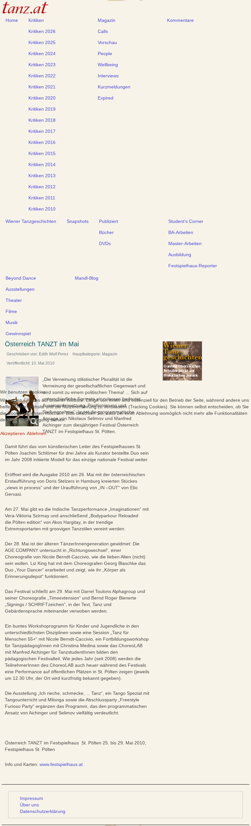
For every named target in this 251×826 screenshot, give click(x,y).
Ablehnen (36, 433)
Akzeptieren (12, 433)
